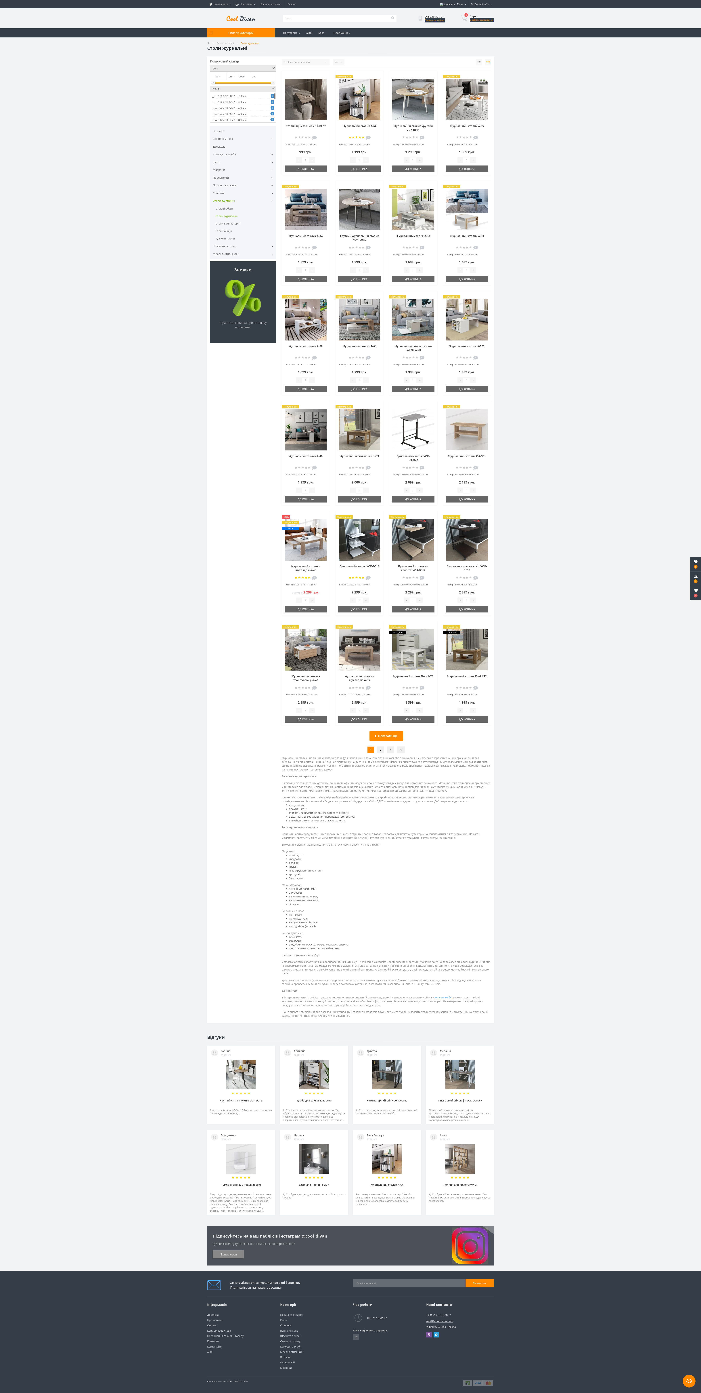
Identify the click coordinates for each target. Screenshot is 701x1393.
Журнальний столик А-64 (359, 126)
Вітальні (218, 131)
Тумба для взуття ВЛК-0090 (314, 1100)
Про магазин (215, 1320)
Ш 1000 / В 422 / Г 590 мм (230, 107)
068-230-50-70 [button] (437, 1315)
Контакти (213, 1341)
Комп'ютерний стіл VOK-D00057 (387, 1100)
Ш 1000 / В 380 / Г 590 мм (230, 96)
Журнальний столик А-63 (467, 236)
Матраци (219, 170)
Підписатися (228, 1254)
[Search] (393, 18)
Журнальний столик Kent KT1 (359, 456)
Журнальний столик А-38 (413, 236)
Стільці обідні (224, 208)
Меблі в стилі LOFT (226, 254)
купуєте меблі (443, 997)
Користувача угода (219, 1330)
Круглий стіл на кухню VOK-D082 (241, 1100)
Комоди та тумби (225, 154)
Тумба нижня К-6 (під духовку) (241, 1184)
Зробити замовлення (481, 19)
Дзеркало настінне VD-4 (314, 1184)
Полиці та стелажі (225, 185)
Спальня (219, 193)
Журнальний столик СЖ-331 (467, 456)
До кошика (306, 169)
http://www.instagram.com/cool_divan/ (356, 1337)
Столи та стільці (225, 43)
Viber (429, 1334)
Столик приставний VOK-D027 (306, 126)
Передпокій (221, 177)
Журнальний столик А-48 (306, 456)
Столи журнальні (227, 216)
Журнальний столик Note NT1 (413, 676)
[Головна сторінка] (208, 43)
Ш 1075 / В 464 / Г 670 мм (230, 113)
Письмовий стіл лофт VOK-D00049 (460, 1100)
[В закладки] (324, 76)
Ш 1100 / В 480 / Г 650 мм (230, 119)
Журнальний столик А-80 (306, 346)
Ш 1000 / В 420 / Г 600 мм (230, 102)
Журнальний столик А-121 (466, 346)
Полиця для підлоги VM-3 (460, 1184)
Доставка (213, 1314)
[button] (695, 593)
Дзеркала (219, 146)
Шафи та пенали (224, 246)
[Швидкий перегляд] (324, 87)
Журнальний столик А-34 (306, 236)
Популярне (290, 33)
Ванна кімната (223, 138)
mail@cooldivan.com (439, 1321)
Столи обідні (224, 231)
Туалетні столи (225, 238)
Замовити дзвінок (435, 20)
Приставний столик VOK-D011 (359, 566)
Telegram (436, 1334)
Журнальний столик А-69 (359, 346)
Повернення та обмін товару (225, 1336)
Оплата (212, 1325)
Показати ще (388, 736)
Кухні (216, 162)
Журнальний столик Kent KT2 (467, 676)
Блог (321, 33)
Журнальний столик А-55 (467, 126)
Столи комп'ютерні (228, 223)
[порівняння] (324, 81)
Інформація (340, 33)
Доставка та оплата (271, 4)
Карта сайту (214, 1346)
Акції (309, 33)
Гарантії (292, 4)
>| (401, 749)
